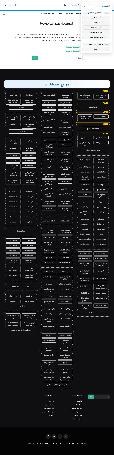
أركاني (101, 234)
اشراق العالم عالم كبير (85, 272)
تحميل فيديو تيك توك (13, 316)
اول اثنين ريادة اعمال (101, 96)
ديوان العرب (65, 257)
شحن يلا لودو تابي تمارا (49, 153)
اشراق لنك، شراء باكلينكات (101, 265)
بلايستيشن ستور (65, 194)
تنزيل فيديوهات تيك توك (29, 324)
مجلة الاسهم (101, 177)
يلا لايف (21, 107)
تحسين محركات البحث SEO (85, 117)
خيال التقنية (101, 172)
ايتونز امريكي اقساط (49, 160)
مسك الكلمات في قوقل (101, 161)
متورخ (101, 202)
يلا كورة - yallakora (13, 174)
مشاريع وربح (85, 286)
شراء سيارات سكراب (49, 364)
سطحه (48, 335)
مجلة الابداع (85, 207)
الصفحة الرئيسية (73, 51)
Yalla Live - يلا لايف (13, 166)
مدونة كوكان (84, 184)
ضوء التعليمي (101, 138)
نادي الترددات (101, 212)
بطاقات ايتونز (49, 189)
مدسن (84, 202)
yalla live (21, 131)
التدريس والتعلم (77, 408)
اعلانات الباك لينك (84, 265)
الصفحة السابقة (73, 47)
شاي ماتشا (65, 221)
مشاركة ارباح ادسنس (85, 96)
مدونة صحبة (101, 239)
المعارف (101, 219)
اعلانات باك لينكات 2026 (21, 287)
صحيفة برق (85, 138)
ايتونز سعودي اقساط (65, 113)
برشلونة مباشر (49, 277)
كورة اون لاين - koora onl (29, 174)
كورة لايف (29, 197)
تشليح (65, 363)
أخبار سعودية (45, 13)
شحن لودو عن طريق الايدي (49, 182)
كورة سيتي (13, 95)
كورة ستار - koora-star (12, 142)
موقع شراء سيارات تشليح (49, 371)
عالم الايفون (101, 184)
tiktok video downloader (13, 324)
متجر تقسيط (49, 127)
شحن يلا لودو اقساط (49, 113)
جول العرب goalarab (29, 101)
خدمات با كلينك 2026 (65, 251)
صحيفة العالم (93, 313)
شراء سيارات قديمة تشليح (57, 385)
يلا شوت (65, 272)
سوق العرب (65, 238)
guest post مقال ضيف (48, 231)
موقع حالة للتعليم (85, 299)
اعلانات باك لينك (65, 262)
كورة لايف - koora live (29, 262)
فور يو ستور (49, 140)
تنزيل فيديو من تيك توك (29, 316)
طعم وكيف (101, 229)
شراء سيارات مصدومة (49, 378)
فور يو (49, 167)
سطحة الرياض (65, 335)
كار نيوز (85, 189)
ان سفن (101, 167)
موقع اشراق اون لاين (85, 144)
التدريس (101, 271)
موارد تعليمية (57, 13)
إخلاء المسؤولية (49, 405)
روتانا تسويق (101, 207)
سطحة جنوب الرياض (65, 356)
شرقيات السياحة (85, 239)
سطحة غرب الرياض (49, 349)
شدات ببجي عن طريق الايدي (49, 146)
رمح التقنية (101, 224)
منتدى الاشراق (101, 278)
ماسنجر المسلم (93, 128)
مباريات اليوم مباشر (65, 278)
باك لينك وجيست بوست (101, 287)
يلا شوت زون (29, 301)
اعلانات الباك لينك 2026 (84, 279)
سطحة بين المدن (65, 341)
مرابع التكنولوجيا (85, 167)
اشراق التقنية (85, 160)
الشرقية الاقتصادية (85, 178)
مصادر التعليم (101, 293)
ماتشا (49, 216)
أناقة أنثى (85, 194)
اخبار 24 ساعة (101, 305)
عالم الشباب (93, 107)
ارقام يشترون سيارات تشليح (65, 378)
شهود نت (84, 229)
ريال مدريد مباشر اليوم (29, 118)
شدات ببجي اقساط (65, 96)
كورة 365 (29, 95)
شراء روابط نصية (101, 259)
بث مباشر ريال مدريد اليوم (13, 101)
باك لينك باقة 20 (49, 238)
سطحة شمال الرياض (65, 349)
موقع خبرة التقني (101, 195)
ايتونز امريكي (49, 107)
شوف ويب (85, 172)
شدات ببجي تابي (49, 102)
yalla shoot (48, 272)
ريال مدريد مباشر (65, 284)
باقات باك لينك (85, 259)
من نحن (51, 401)
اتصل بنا (51, 415)
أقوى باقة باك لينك (49, 244)
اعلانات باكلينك (49, 262)
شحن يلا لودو (65, 181)
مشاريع (49, 257)
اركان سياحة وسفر (93, 150)
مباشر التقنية (85, 234)
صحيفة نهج (101, 189)
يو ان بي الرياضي (101, 298)
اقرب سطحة (49, 355)
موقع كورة (21, 231)
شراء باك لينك (101, 253)
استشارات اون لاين (85, 213)
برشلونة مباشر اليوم (13, 118)
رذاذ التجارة (85, 224)
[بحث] (65, 5)
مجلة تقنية (85, 293)
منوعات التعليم (77, 405)
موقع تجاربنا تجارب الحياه (49, 251)
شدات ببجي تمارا (49, 95)
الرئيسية (79, 401)
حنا (65, 216)
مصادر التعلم (69, 13)
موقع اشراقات (101, 143)
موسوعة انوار (101, 244)
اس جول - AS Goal (13, 181)
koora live (13, 155)
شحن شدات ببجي (65, 175)
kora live (12, 192)
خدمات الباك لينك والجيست (65, 231)
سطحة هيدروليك (49, 340)
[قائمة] (4, 13)
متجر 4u (65, 145)
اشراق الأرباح (85, 244)
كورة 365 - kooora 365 (29, 181)
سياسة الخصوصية (48, 412)
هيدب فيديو (85, 219)
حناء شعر (49, 209)
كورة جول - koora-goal (29, 149)
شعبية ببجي (65, 189)
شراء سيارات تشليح (65, 371)
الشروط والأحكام (49, 408)
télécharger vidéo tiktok (21, 330)
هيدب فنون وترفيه (85, 306)
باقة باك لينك (101, 116)
